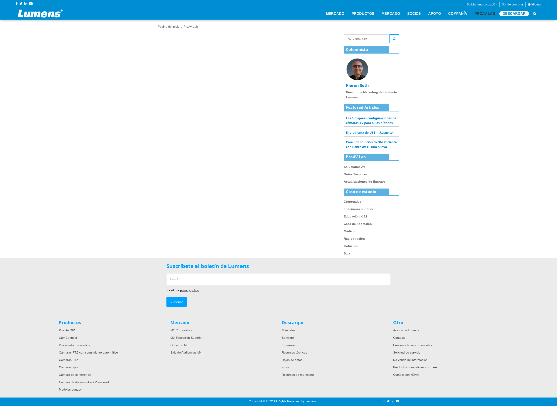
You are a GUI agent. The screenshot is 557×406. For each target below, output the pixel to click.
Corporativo (352, 201)
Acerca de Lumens (406, 330)
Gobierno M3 (179, 345)
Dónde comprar (512, 4)
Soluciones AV (354, 166)
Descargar (514, 13)
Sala (347, 253)
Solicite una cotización (482, 4)
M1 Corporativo (181, 330)
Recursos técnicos (294, 352)
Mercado (335, 13)
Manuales (288, 330)
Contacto (399, 337)
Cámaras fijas (68, 367)
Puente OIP (67, 330)
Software (288, 337)
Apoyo (434, 13)
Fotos (286, 367)
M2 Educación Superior (186, 337)
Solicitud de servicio (406, 352)
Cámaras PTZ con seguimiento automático (88, 352)
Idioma (535, 4)
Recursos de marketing (298, 374)
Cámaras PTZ (68, 360)
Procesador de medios (74, 345)
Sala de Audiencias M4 (186, 352)
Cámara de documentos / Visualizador (85, 382)
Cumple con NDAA (406, 374)
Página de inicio (169, 26)
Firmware (288, 345)
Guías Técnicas (355, 174)
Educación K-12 (355, 216)
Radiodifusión (354, 238)
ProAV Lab (485, 13)
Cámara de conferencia (75, 374)
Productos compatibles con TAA (415, 367)
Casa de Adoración (358, 224)
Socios (414, 13)
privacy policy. (189, 290)
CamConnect (68, 337)
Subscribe (176, 302)
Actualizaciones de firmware (365, 181)
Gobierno (351, 246)
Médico (349, 231)
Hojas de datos (292, 360)
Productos (363, 13)
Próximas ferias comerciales (412, 345)
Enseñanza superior (358, 209)
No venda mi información (410, 360)
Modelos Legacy (70, 389)
